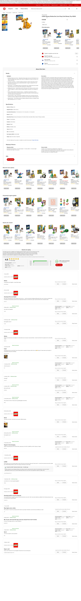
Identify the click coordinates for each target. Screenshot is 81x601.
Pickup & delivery (24, 8)
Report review (74, 283)
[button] (45, 17)
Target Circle (64, 3)
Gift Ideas (56, 1)
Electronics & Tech (30, 1)
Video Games (37, 1)
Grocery (56, 0)
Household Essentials (62, 0)
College (15, 0)
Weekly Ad (36, 3)
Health (6, 1)
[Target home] (4, 8)
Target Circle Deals (30, 3)
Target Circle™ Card (46, 5)
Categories (10, 8)
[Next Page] (78, 39)
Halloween (19, 0)
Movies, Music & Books (44, 1)
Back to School (11, 0)
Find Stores (69, 3)
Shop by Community (66, 1)
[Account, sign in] (71, 9)
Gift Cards (60, 1)
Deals (4, 3)
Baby (68, 0)
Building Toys (15, 12)
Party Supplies (51, 1)
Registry (57, 3)
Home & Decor (36, 0)
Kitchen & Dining (42, 0)
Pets (4, 1)
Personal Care (74, 0)
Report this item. (35, 140)
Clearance (7, 3)
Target (4, 12)
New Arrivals (11, 3)
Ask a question (10, 159)
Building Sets (21, 12)
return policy (46, 152)
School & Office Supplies (16, 1)
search (65, 8)
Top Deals (25, 3)
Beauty (70, 0)
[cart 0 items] (77, 9)
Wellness (10, 1)
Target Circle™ (38, 5)
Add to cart (44, 24)
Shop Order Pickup (42, 3)
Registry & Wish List (63, 5)
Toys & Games (24, 1)
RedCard (60, 3)
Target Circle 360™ (55, 5)
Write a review (59, 264)
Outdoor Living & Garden (50, 0)
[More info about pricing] (67, 19)
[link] (45, 17)
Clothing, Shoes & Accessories (27, 0)
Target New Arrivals (4, 0)
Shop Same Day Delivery (51, 3)
